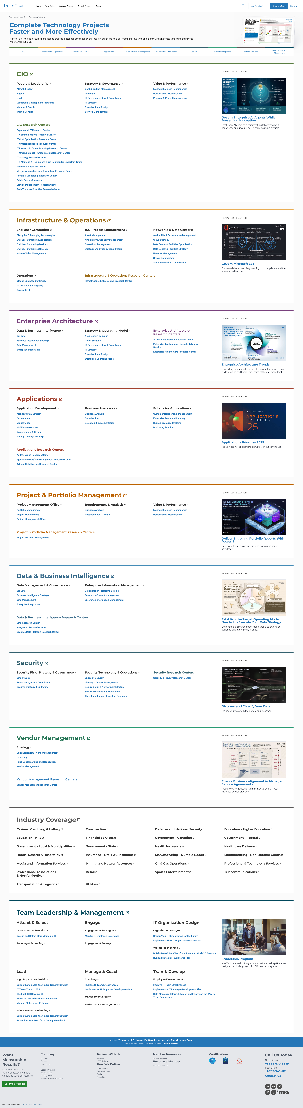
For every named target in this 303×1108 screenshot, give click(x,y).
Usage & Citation (48, 1070)
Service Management (96, 111)
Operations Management (98, 244)
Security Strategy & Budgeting (33, 687)
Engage (21, 93)
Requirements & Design (29, 432)
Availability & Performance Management (174, 235)
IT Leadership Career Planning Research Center (42, 148)
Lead (19, 98)
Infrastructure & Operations (52, 52)
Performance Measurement (168, 93)
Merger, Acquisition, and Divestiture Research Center (45, 171)
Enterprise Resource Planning (169, 418)
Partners (100, 1058)
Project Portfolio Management (33, 537)
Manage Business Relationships (170, 89)
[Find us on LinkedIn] (267, 1086)
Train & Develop (25, 111)
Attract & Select (25, 89)
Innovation (90, 93)
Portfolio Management (28, 510)
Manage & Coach (26, 107)
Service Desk (23, 290)
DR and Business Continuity (31, 281)
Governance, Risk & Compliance (33, 682)
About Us (45, 1058)
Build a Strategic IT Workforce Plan (171, 957)
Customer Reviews (66, 6)
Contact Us (273, 1075)
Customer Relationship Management (172, 413)
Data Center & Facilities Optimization (172, 244)
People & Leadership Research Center (37, 175)
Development (24, 418)
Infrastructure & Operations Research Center (108, 281)
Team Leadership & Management (279, 51)
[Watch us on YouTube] (273, 1086)
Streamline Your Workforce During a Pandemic (41, 1020)
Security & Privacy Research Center (172, 677)
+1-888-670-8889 (277, 1063)
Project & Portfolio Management (137, 52)
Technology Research (17, 17)
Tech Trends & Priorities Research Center (38, 189)
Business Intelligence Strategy (33, 340)
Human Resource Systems (167, 423)
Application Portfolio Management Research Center (44, 459)
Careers (44, 1061)
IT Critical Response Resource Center (36, 143)
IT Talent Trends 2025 (28, 989)
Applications (109, 52)
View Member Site (258, 6)
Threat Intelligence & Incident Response (106, 696)
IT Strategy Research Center (31, 157)
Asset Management (95, 235)
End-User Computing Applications (35, 239)
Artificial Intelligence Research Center (173, 339)
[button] (294, 6)
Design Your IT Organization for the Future (175, 936)
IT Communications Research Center (36, 134)
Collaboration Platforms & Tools (102, 590)
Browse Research (160, 1058)
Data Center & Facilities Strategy (170, 248)
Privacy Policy (47, 1076)
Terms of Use (46, 1073)
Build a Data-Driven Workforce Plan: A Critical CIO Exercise (184, 953)
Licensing (22, 757)
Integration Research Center (31, 627)
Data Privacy (23, 677)
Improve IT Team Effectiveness (101, 984)
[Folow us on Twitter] (279, 1086)
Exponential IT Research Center (33, 130)
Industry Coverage (251, 52)
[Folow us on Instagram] (267, 1092)
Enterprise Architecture (80, 52)
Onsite (99, 1074)
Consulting (101, 1077)
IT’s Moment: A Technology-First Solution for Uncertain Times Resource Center (155, 1040)
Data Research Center (28, 622)
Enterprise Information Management (104, 599)
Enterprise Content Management (102, 595)
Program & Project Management (170, 98)
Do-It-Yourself (102, 1068)
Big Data (21, 336)
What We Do (50, 6)
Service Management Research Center (37, 184)
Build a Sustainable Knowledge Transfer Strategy (42, 984)
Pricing (98, 6)
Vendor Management (222, 52)
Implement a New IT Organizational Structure (177, 940)
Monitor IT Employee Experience (102, 936)
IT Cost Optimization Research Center (37, 139)
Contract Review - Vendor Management (37, 752)
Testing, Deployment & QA (30, 436)
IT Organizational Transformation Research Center (43, 152)
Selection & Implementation (99, 423)
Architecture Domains (96, 336)
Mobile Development (27, 427)
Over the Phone (103, 1071)
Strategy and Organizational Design (104, 248)
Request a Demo (279, 6)
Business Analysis (94, 413)
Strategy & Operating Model (99, 358)
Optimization (92, 418)
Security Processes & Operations (102, 691)
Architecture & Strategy (29, 413)
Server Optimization (163, 258)
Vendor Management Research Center (37, 784)
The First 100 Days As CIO (30, 994)
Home (38, 6)
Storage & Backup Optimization (169, 262)
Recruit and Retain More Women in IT (36, 936)
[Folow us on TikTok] (273, 1092)
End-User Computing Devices (32, 244)
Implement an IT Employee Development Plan (109, 989)
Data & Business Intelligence (166, 52)
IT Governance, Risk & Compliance (103, 98)
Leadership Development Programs (35, 102)
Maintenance (23, 423)
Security (194, 52)
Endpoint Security (94, 677)
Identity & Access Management (101, 682)
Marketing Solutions (164, 427)
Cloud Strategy (161, 239)
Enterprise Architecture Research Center (174, 351)
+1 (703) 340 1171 (171, 1043)
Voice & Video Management (31, 253)
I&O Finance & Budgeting (30, 285)
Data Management (26, 345)
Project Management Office (31, 519)
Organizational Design (96, 107)
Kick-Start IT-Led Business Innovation (37, 998)
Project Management (28, 514)
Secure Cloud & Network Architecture (105, 687)
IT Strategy (91, 102)
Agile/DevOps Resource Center (33, 455)
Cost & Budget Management (100, 89)
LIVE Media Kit (103, 1061)
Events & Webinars (84, 6)
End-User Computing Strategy (32, 248)
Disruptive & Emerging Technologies (36, 235)
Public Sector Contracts (29, 180)
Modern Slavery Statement (52, 1078)
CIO (23, 52)
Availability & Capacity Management (104, 239)
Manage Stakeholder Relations (33, 1003)
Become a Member (15, 1083)
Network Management (165, 253)
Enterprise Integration (28, 349)
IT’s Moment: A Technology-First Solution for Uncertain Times (49, 162)
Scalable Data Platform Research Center (38, 631)
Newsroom (45, 1064)
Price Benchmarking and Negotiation (36, 761)
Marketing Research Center (31, 166)
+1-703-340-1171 (276, 1071)
